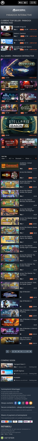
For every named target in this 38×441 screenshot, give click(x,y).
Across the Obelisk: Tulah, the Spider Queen (28, 283)
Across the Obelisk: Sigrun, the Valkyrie (26, 237)
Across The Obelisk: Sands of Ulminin (28, 219)
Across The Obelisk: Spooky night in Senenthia (28, 246)
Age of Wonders (25, 292)
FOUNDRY (17, 377)
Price (27, 158)
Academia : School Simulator (26, 164)
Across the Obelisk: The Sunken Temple (27, 265)
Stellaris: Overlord (20, 33)
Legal (2, 434)
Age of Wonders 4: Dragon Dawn (28, 320)
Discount (18, 158)
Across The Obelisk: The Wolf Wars (27, 274)
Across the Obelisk (26, 172)
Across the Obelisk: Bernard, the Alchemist (27, 200)
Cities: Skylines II (19, 40)
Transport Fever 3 (19, 364)
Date (3, 158)
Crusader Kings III (20, 27)
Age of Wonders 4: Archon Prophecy (28, 311)
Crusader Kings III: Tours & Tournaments (22, 47)
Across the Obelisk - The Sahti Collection (28, 182)
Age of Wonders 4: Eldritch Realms (28, 329)
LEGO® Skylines (19, 371)
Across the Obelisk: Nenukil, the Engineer (27, 210)
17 (27, 351)
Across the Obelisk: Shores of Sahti (28, 228)
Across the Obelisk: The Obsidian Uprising (27, 256)
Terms (6, 434)
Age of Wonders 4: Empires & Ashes (26, 338)
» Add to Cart (33, 29)
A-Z (10, 158)
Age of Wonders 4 (25, 301)
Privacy (10, 434)
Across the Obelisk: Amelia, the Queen (26, 191)
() (21, 3)
